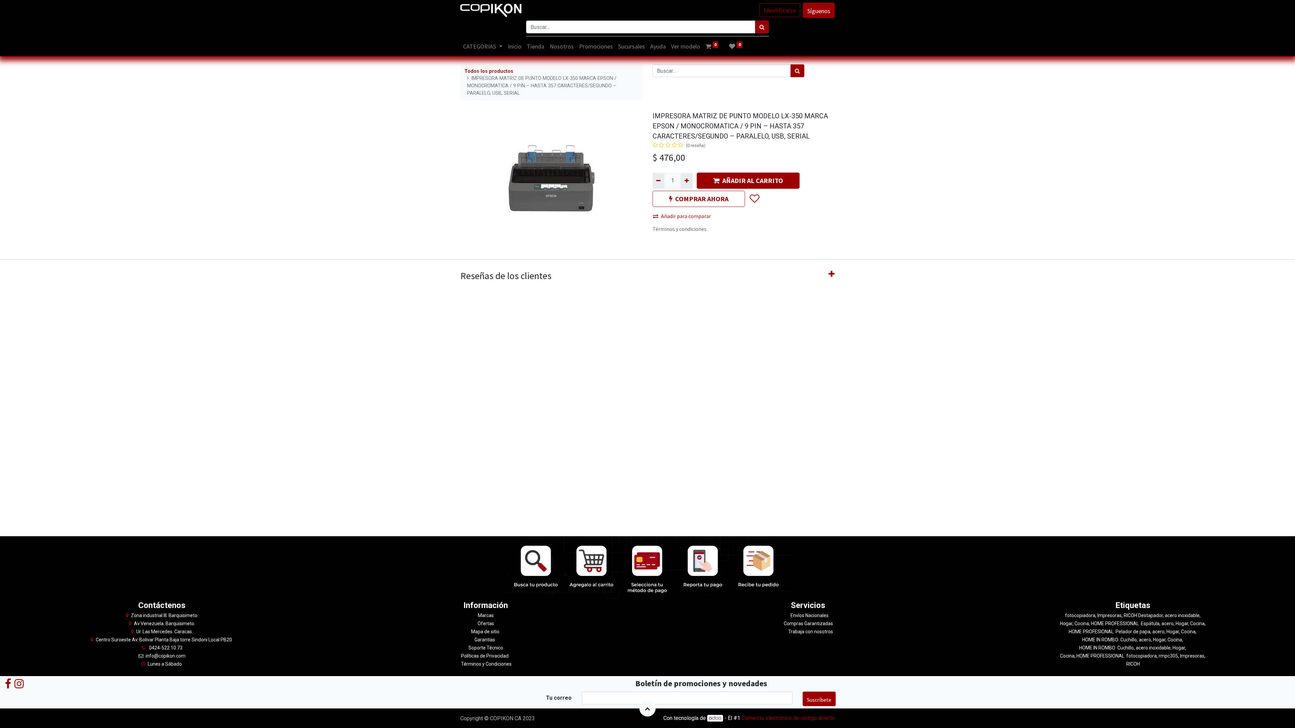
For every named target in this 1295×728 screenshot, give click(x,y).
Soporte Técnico (485, 647)
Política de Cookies (799, 718)
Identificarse (780, 10)
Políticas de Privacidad (485, 656)
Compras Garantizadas (808, 623)
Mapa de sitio (485, 631)
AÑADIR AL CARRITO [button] (752, 180)
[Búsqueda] (762, 27)
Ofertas (486, 623)
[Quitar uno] (658, 180)
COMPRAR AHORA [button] (701, 198)
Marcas (486, 615)
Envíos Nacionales (809, 615)
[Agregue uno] (686, 180)
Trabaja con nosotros (810, 631)
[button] (754, 199)
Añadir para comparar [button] (686, 216)
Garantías (485, 639)
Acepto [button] (827, 718)
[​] (8, 683)
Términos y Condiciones (486, 664)
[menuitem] (514, 46)
